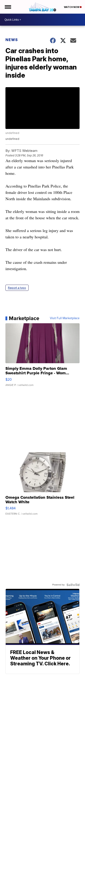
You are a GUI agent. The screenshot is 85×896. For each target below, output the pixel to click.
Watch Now (72, 7)
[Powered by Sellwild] (73, 584)
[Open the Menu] (7, 6)
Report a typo (17, 287)
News (11, 39)
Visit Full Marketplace (65, 318)
